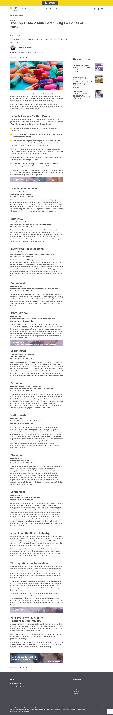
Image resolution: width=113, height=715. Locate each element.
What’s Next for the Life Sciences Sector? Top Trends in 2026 (83, 67)
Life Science (13, 20)
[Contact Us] (102, 9)
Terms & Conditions (30, 707)
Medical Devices (38, 52)
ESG (74, 684)
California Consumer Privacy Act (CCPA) (77, 707)
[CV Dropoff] (95, 9)
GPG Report (21, 707)
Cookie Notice (39, 707)
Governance (81, 709)
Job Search (23, 9)
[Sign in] (98, 9)
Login (74, 696)
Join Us (75, 682)
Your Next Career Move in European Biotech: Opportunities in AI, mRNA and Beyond (81, 95)
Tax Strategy (13, 707)
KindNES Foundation (78, 689)
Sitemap (43, 709)
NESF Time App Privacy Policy (54, 709)
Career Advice (82, 91)
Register (75, 693)
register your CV (34, 644)
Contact (12, 679)
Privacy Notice (62, 707)
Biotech (30, 52)
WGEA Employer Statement (69, 709)
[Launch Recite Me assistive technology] (50, 3)
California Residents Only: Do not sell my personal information (25, 709)
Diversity (75, 687)
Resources (76, 691)
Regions (58, 9)
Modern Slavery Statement (51, 707)
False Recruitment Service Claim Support (20, 711)
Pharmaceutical (22, 52)
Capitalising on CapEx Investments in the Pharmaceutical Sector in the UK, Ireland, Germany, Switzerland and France (82, 81)
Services (40, 9)
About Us (31, 9)
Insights (67, 9)
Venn (101, 705)
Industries (49, 9)
